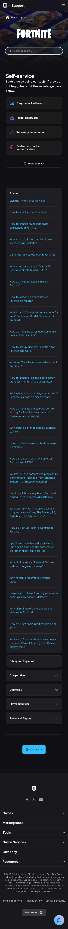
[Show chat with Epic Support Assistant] (59, 920)
